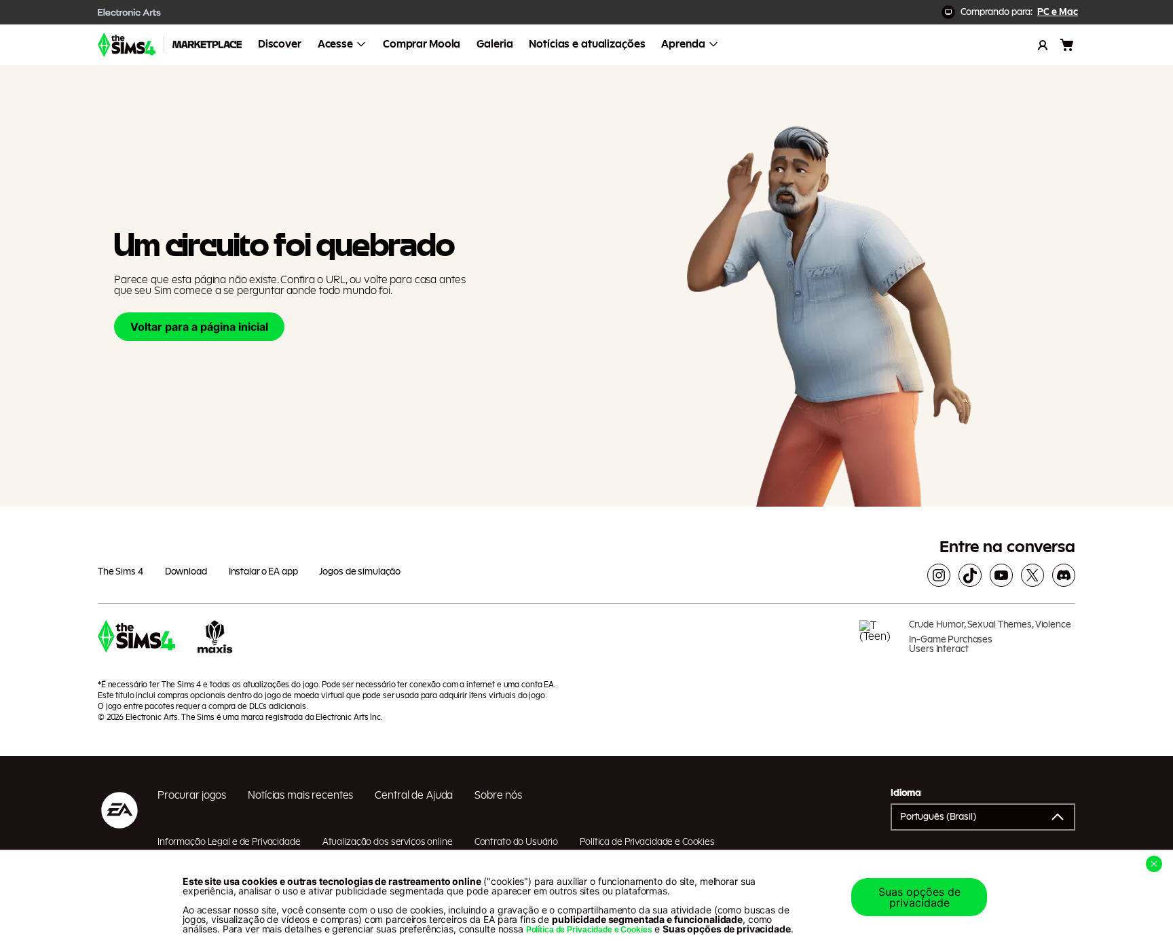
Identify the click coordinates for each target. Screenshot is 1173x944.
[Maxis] (215, 642)
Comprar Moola (421, 44)
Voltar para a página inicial (199, 326)
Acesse (335, 44)
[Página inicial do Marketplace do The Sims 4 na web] (126, 45)
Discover (279, 44)
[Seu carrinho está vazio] (1067, 45)
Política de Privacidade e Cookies (647, 842)
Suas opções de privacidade (919, 897)
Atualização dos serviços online (387, 842)
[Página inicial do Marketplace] (207, 44)
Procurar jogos (191, 795)
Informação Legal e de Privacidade (229, 842)
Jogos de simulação (360, 572)
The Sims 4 (120, 572)
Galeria (495, 44)
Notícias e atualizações (587, 44)
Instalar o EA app (263, 572)
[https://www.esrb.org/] (879, 642)
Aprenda (683, 44)
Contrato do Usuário (516, 842)
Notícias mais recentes (300, 795)
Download (186, 572)
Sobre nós (498, 795)
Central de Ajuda (414, 795)
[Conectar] (1043, 45)
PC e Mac (1057, 12)
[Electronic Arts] (130, 12)
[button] (983, 817)
